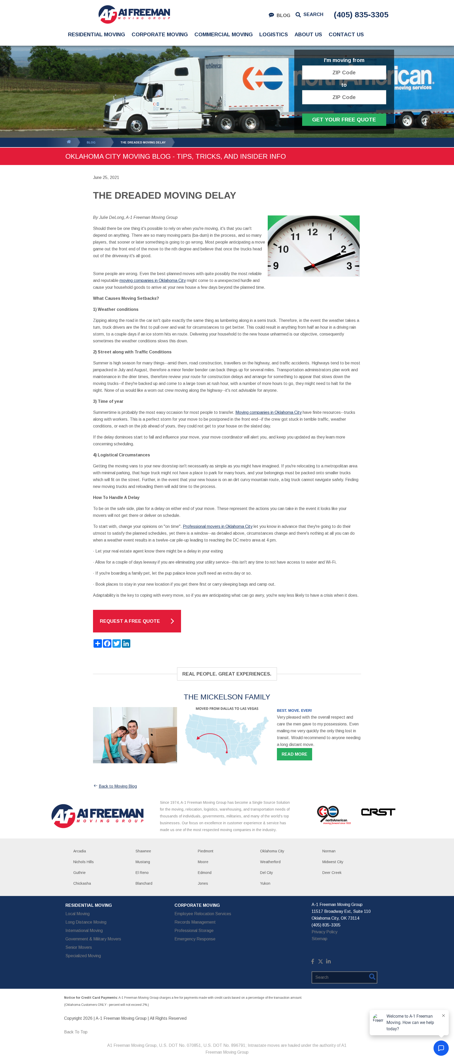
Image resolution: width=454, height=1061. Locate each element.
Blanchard (144, 883)
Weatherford (270, 862)
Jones (203, 883)
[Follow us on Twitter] (320, 962)
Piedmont (205, 851)
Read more (294, 754)
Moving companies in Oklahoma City (268, 412)
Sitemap (319, 938)
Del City (266, 873)
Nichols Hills (83, 862)
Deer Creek (332, 873)
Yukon (265, 883)
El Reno (142, 873)
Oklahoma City (272, 851)
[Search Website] (372, 977)
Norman (329, 851)
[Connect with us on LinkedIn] (328, 962)
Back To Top (75, 1032)
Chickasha (82, 883)
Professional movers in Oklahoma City (217, 526)
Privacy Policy (324, 932)
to (344, 85)
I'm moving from (344, 60)
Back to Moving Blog (118, 786)
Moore (203, 862)
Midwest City (332, 862)
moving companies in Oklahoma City (153, 280)
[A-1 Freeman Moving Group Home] (134, 14)
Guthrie (79, 873)
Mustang (143, 862)
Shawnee (143, 851)
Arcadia (79, 851)
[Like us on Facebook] (312, 962)
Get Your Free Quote (344, 119)
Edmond (204, 873)
